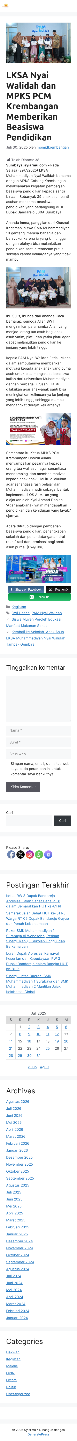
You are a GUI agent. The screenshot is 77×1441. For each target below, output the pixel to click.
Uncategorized (18, 1394)
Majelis (12, 1366)
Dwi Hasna (21, 613)
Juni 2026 (14, 1115)
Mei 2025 (14, 1206)
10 (38, 1034)
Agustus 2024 (17, 1269)
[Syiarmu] (6, 6)
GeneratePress (38, 1434)
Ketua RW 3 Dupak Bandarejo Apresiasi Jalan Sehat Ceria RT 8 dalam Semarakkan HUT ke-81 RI (33, 901)
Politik (11, 1387)
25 (48, 1048)
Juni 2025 (14, 1199)
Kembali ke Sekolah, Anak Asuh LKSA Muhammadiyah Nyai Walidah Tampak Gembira (35, 638)
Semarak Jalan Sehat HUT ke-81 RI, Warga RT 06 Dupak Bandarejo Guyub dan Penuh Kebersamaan (37, 918)
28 (11, 1056)
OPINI (10, 1373)
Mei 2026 (14, 1122)
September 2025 (20, 1178)
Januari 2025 (17, 1234)
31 (38, 1056)
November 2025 (19, 1164)
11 (47, 1034)
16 (29, 1041)
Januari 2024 (17, 1318)
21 (11, 1048)
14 (11, 1041)
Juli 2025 (13, 1192)
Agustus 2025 (17, 1185)
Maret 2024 (15, 1304)
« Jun (32, 1067)
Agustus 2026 (17, 1102)
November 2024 (19, 1248)
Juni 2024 (14, 1283)
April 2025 (14, 1213)
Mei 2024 (14, 1290)
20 (66, 1041)
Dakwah (13, 1352)
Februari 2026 (17, 1143)
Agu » (44, 1067)
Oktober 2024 (17, 1255)
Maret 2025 (15, 1220)
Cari (9, 813)
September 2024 (20, 1262)
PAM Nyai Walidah (47, 613)
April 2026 (14, 1129)
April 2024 (14, 1297)
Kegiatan (19, 607)
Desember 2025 (19, 1157)
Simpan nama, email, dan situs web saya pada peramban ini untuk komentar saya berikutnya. (40, 769)
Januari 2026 (17, 1150)
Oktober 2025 (17, 1171)
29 (20, 1056)
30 (29, 1056)
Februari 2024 (17, 1311)
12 (57, 1034)
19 (57, 1041)
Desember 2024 (19, 1241)
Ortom (11, 1380)
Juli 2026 (13, 1109)
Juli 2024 (13, 1276)
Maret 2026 (15, 1136)
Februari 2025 (17, 1227)
